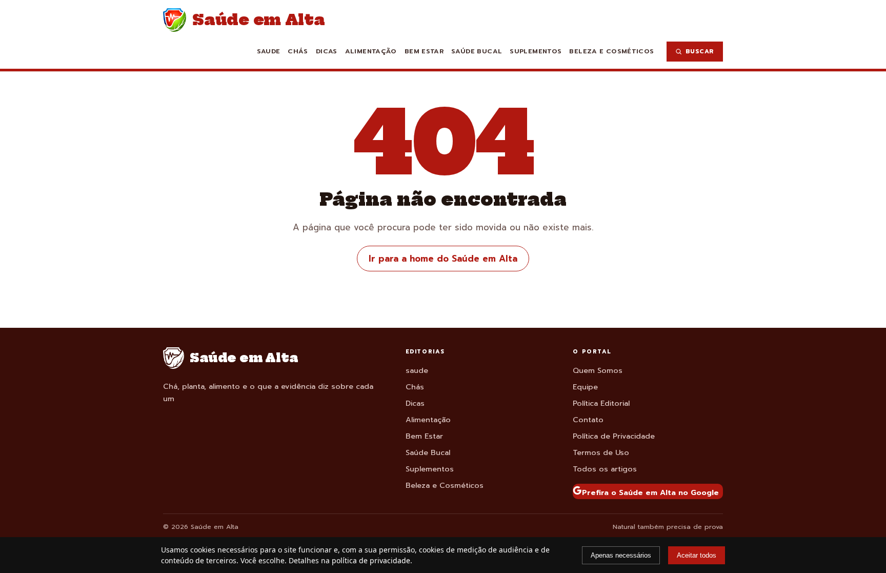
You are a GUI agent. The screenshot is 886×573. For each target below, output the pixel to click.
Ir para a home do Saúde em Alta (443, 258)
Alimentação (371, 51)
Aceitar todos (696, 555)
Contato (588, 419)
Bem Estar (424, 51)
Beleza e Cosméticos (611, 51)
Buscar (700, 51)
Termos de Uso (601, 452)
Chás (298, 51)
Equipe (585, 386)
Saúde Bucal (476, 51)
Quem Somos (597, 370)
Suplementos (535, 51)
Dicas (326, 51)
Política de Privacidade (614, 436)
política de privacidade (371, 560)
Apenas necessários (621, 555)
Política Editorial (601, 403)
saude (268, 51)
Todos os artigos (605, 469)
